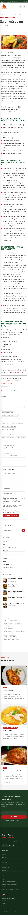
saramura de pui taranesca (8, 437)
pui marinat (15, 409)
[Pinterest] (26, 1)
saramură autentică (16, 420)
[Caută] (20, 6)
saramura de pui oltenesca (8, 429)
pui (4, 626)
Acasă (1, 14)
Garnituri (6, 558)
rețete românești (5, 420)
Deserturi (6, 553)
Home (3, 903)
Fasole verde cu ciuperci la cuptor (16, 597)
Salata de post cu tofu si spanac (16, 603)
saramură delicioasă (20, 437)
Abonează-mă (14, 816)
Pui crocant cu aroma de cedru (12, 771)
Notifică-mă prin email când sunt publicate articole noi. (12, 511)
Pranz (5, 541)
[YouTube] (13, 845)
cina (17, 626)
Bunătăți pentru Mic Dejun (8, 898)
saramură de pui (5, 423)
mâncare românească (8, 631)
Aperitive (6, 561)
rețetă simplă (10, 626)
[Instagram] (24, 1)
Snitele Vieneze (8, 691)
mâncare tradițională (19, 407)
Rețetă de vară (7, 641)
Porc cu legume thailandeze (15, 585)
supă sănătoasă (15, 639)
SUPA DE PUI (7, 731)
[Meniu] (24, 6)
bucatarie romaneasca (9, 14)
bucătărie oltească (8, 407)
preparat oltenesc (6, 409)
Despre (4, 900)
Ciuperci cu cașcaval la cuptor (15, 591)
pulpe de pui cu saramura (7, 412)
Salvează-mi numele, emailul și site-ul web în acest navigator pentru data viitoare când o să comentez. (14, 500)
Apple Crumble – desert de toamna (15, 579)
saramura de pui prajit (7, 432)
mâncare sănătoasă (8, 623)
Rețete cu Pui (16, 418)
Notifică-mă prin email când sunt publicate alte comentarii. (12, 506)
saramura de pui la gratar (17, 423)
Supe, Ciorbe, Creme (9, 567)
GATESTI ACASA (19, 372)
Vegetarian (6, 556)
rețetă (5, 620)
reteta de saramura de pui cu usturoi (10, 415)
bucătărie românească (13, 620)
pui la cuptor (21, 634)
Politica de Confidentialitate (9, 906)
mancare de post (7, 634)
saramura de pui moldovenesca (9, 426)
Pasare (5, 550)
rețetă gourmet (17, 618)
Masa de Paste (7, 564)
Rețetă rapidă (18, 623)
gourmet (5, 636)
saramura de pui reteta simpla (8, 434)
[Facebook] (22, 1)
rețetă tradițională (6, 418)
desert (14, 634)
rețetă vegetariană (20, 631)
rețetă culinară (13, 636)
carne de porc (7, 639)
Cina (5, 544)
